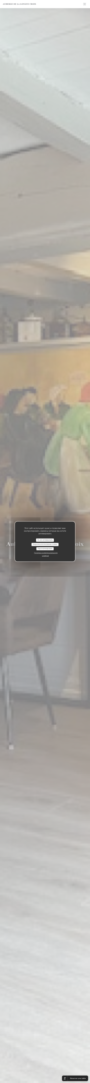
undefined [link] (45, 556)
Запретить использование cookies (45, 544)
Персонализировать (45, 549)
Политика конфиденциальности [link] (46, 553)
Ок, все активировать (45, 540)
